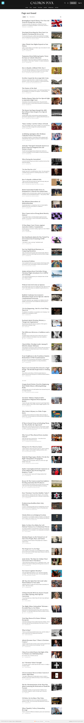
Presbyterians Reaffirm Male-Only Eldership (33, 504)
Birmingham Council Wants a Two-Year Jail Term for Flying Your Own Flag (35, 21)
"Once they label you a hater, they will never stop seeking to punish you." (35, 598)
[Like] (23, 28)
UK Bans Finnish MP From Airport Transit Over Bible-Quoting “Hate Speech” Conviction (35, 594)
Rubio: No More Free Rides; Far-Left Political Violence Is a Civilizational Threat (35, 526)
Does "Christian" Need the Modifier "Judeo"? (35, 493)
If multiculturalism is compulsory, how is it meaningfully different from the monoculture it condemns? (35, 205)
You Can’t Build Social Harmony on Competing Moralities (33, 250)
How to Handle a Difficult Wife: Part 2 (33, 68)
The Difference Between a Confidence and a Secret (35, 333)
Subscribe (73, 3)
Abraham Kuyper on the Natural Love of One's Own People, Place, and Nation (34, 537)
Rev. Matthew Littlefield (38, 72)
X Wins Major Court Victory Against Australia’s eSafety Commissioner (33, 226)
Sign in (80, 3)
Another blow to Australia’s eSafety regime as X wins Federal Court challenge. (35, 229)
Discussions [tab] (32, 16)
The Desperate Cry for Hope (31, 549)
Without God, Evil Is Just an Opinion (33, 285)
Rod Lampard (36, 38)
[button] (27, 7)
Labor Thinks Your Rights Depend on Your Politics (35, 45)
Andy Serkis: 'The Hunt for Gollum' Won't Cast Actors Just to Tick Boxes (35, 559)
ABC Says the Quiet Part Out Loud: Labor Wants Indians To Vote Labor (34, 581)
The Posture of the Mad (29, 88)
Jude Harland (28, 667)
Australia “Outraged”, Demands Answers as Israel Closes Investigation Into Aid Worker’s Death (35, 147)
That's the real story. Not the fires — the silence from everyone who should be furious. (34, 439)
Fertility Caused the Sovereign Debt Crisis (35, 78)
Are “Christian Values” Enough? (32, 662)
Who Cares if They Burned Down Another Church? (35, 435)
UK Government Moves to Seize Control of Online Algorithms (35, 673)
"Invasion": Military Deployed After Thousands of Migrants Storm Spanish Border (34, 399)
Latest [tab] (24, 16)
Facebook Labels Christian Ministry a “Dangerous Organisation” (33, 321)
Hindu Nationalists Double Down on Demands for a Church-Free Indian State (35, 190)
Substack (70, 721)
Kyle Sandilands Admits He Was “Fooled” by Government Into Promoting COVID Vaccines (35, 238)
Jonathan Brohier (29, 553)
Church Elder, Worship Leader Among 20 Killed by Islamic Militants (35, 345)
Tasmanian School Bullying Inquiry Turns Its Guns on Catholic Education (35, 57)
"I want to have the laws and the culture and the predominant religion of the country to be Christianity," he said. (36, 644)
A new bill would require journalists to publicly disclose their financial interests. (35, 161)
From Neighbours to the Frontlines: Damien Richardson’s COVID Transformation (35, 356)
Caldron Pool (30, 26)
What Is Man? (26, 630)
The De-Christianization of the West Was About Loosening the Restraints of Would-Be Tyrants (36, 686)
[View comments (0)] (31, 28)
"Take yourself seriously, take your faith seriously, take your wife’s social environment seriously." (35, 182)
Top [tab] (27, 16)
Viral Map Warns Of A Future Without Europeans (34, 619)
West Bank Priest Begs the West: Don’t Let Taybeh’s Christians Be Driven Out (35, 33)
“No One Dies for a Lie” (29, 169)
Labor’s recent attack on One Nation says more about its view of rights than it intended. (36, 48)
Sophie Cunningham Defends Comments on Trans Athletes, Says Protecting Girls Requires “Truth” (35, 470)
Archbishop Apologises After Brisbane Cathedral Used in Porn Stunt (34, 134)
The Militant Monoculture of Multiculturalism (31, 202)
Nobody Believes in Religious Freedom (34, 515)
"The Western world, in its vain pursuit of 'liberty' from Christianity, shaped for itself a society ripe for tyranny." (34, 690)
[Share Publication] (68, 3)
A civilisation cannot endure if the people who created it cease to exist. (34, 541)
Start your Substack (39, 721)
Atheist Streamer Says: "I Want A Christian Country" (35, 641)
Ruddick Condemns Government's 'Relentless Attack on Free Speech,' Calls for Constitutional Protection (35, 296)
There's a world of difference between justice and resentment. (36, 711)
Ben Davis (27, 326)
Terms (13, 721)
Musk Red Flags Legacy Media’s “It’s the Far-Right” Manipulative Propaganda (36, 457)
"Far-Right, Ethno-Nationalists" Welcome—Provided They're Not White (35, 607)
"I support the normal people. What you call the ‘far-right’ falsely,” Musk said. (35, 461)
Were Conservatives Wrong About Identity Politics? (35, 214)
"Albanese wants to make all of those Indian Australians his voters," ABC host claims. (35, 585)
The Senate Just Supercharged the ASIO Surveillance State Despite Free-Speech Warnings (34, 111)
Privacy (10, 721)
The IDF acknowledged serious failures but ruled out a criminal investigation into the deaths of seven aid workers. (35, 151)
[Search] (65, 3)
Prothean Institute (37, 82)
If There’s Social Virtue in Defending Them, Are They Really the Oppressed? (35, 424)
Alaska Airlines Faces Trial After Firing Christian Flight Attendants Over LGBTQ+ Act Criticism (35, 272)
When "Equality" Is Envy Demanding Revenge (33, 709)
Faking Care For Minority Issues (32, 447)
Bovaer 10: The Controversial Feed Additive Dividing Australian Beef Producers (35, 482)
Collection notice (18, 721)
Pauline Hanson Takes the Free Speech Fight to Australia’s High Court (36, 99)
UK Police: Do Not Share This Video (33, 698)
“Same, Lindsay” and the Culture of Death (35, 124)
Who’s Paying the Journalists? (31, 159)
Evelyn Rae (37, 487)
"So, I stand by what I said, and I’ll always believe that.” (34, 474)
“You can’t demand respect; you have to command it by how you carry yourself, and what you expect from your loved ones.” (35, 70)
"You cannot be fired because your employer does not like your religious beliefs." (35, 277)
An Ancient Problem (28, 261)
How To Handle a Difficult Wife (31, 179)
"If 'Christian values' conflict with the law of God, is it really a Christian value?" (35, 665)
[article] (42, 24)
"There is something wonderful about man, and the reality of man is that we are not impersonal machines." (35, 632)
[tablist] (28, 17)
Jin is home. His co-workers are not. (30, 655)
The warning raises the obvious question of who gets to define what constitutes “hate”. (34, 324)
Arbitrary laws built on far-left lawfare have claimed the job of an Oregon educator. (36, 390)
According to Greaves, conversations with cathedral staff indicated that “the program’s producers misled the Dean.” (35, 138)
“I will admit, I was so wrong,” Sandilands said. (32, 242)
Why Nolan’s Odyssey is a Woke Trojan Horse (34, 412)
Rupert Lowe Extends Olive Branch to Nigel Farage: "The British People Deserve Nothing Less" (36, 369)
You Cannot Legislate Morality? (32, 571)
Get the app (47, 721)
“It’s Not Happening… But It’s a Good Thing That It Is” (35, 309)
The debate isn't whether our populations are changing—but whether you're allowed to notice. (35, 312)
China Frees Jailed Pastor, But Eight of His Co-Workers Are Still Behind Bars (35, 653)
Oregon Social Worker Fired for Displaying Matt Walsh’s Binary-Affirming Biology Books (35, 385)
